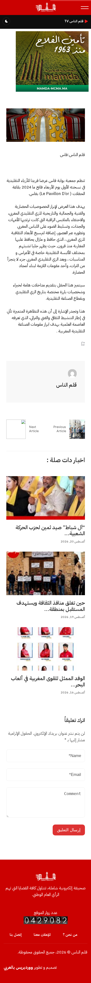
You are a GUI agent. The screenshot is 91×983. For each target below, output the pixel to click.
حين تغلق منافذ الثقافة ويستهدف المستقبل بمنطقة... (51, 606)
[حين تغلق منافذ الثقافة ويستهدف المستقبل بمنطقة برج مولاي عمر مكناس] (45, 573)
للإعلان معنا (42, 934)
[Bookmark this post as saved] (83, 344)
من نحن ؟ (70, 934)
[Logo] (45, 11)
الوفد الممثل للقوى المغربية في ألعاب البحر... (48, 682)
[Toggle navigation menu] (85, 7)
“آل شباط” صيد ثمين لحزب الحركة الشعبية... (50, 531)
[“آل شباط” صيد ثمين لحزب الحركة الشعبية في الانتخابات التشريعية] (45, 498)
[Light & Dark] (6, 21)
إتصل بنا (16, 934)
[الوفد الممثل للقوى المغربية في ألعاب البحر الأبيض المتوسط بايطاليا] (45, 649)
